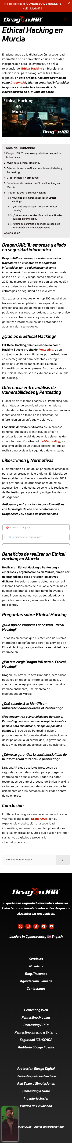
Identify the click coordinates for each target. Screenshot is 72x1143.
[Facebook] (43, 926)
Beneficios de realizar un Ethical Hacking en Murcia (33, 185)
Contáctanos (36, 988)
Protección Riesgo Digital (36, 1069)
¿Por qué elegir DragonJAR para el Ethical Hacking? (35, 208)
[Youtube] (51, 926)
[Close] (69, 3)
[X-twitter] (20, 926)
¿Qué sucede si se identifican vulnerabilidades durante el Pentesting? (37, 217)
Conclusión (13, 232)
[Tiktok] (36, 926)
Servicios (36, 959)
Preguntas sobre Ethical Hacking (26, 192)
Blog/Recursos (36, 974)
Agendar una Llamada (36, 981)
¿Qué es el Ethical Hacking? (23, 162)
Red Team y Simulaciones (36, 1083)
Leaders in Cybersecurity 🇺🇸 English (36, 936)
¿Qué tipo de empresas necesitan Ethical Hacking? (34, 199)
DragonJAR (18, 82)
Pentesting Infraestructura (36, 1076)
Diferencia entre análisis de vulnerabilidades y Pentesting (35, 170)
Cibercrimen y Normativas (23, 177)
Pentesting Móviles (36, 1017)
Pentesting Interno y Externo (36, 1032)
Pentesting (45, 349)
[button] (66, 19)
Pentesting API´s (36, 1025)
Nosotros (36, 966)
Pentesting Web (36, 1010)
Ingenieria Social (36, 1098)
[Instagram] (28, 926)
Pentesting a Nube (36, 1091)
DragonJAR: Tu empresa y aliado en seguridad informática (34, 155)
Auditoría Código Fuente (36, 1047)
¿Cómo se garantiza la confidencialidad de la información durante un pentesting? (36, 225)
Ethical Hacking (31, 68)
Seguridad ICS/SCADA (36, 1040)
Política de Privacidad (36, 1106)
